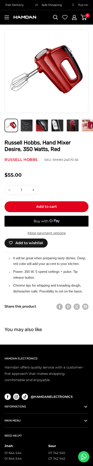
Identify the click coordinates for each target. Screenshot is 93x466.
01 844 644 (13, 459)
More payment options (47, 233)
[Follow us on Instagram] (16, 396)
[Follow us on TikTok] (25, 396)
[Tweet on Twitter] (77, 306)
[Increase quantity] (33, 190)
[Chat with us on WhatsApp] (83, 456)
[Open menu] (7, 17)
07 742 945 (56, 453)
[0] (84, 17)
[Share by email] (85, 306)
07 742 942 (56, 459)
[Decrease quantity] (9, 190)
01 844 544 (13, 453)
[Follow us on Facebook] (8, 396)
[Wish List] (65, 17)
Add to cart (46, 206)
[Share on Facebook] (59, 306)
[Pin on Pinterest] (68, 306)
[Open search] (55, 17)
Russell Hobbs (21, 160)
